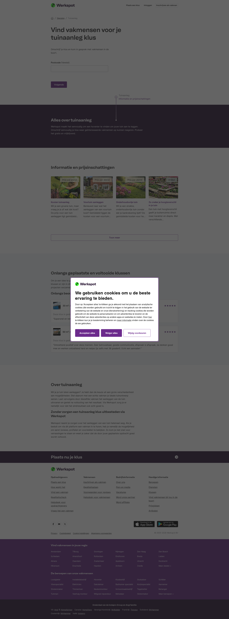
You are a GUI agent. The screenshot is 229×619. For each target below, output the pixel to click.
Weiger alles (111, 332)
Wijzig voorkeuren (137, 332)
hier (150, 316)
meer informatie (124, 320)
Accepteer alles (87, 332)
